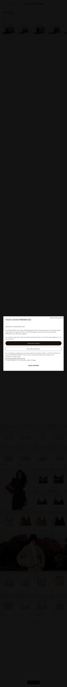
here (34, 360)
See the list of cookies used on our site (15, 358)
